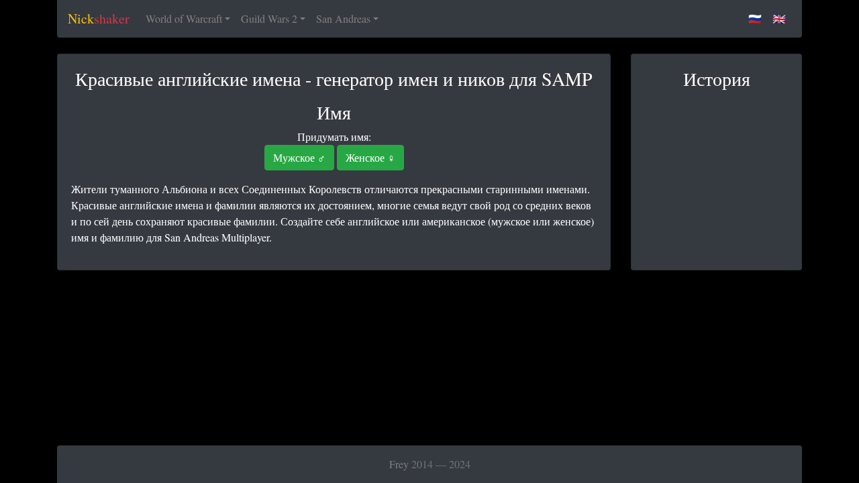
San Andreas (343, 18)
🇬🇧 (779, 18)
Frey (399, 464)
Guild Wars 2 (269, 18)
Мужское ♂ (299, 157)
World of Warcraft (184, 18)
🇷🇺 (755, 18)
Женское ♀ (370, 157)
